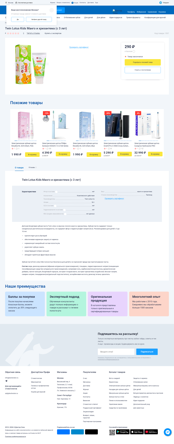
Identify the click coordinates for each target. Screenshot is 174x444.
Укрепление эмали (115, 404)
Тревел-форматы (133, 17)
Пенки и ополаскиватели (118, 400)
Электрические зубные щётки (119, 386)
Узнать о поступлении (143, 70)
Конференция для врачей (155, 17)
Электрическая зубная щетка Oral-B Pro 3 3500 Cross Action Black (116, 145)
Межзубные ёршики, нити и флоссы (146, 386)
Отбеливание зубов (72, 17)
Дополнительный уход (141, 404)
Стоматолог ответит (90, 404)
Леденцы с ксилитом (140, 397)
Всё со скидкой (114, 378)
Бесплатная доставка (25, 3)
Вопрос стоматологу (63, 2)
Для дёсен (101, 17)
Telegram (166, 3)
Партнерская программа (92, 421)
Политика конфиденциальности (15, 436)
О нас (85, 378)
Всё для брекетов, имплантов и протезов (148, 393)
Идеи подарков (115, 17)
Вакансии (86, 400)
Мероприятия (36, 382)
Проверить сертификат (79, 47)
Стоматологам (36, 378)
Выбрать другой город (39, 19)
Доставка (91, 2)
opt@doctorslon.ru (11, 393)
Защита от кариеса (140, 378)
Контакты (83, 2)
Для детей (88, 17)
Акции (75, 3)
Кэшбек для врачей (38, 392)
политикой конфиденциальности (108, 359)
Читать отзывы (33, 33)
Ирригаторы (113, 382)
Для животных (138, 408)
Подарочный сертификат (92, 408)
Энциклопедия (88, 412)
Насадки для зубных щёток (119, 389)
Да (18, 19)
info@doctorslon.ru (11, 378)
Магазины (86, 382)
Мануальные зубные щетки (119, 393)
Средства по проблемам (118, 408)
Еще (96, 2)
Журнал (52, 2)
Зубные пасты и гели (116, 397)
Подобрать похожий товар (143, 62)
